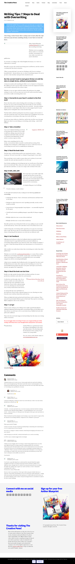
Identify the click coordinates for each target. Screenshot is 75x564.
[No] (73, 560)
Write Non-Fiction (60, 228)
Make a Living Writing (61, 236)
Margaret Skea (10, 458)
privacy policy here (18, 546)
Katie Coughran (10, 420)
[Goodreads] (62, 330)
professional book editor (23, 254)
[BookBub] (62, 335)
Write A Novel (59, 225)
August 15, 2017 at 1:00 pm (12, 441)
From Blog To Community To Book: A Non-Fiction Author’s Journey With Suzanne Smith (61, 278)
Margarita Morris (10, 378)
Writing (11, 367)
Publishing (58, 231)
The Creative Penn (10, 3)
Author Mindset (59, 239)
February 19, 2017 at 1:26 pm (15, 391)
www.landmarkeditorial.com (30, 337)
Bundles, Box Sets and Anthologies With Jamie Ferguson (61, 309)
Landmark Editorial (33, 45)
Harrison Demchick (10, 440)
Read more (40, 561)
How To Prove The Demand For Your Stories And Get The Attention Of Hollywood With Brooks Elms (62, 287)
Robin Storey (9, 405)
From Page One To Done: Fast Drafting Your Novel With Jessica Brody (62, 255)
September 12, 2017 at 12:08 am (12, 459)
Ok (34, 561)
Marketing (58, 233)
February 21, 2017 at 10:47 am (12, 421)
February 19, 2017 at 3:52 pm (12, 398)
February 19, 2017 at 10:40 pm (12, 406)
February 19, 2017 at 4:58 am (12, 379)
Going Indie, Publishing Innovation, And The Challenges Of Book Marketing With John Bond (61, 269)
